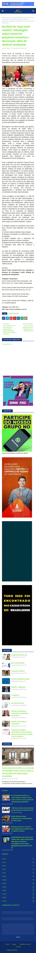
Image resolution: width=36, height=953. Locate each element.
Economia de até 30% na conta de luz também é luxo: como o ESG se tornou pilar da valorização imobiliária (18, 772)
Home (7, 944)
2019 (18, 876)
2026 (18, 901)
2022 (18, 887)
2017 (18, 873)
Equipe (14, 944)
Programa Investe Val (19, 655)
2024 (18, 894)
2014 (18, 862)
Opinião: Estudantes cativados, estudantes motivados (19, 713)
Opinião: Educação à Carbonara (18, 723)
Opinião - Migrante (18, 687)
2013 (18, 859)
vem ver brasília (16, 17)
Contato (18, 947)
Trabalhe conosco (24, 944)
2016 (18, 869)
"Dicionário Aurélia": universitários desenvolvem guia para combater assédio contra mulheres (21, 733)
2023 (18, 891)
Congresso (15, 695)
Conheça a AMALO (18, 671)
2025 (18, 898)
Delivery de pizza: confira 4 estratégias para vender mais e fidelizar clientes (22, 829)
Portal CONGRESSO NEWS (20, 679)
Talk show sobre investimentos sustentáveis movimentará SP (22, 809)
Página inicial (6, 17)
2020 (18, 880)
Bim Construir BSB (17, 663)
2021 (18, 883)
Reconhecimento (17, 703)
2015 (18, 866)
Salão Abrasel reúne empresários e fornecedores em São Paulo (21, 818)
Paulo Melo (7, 48)
